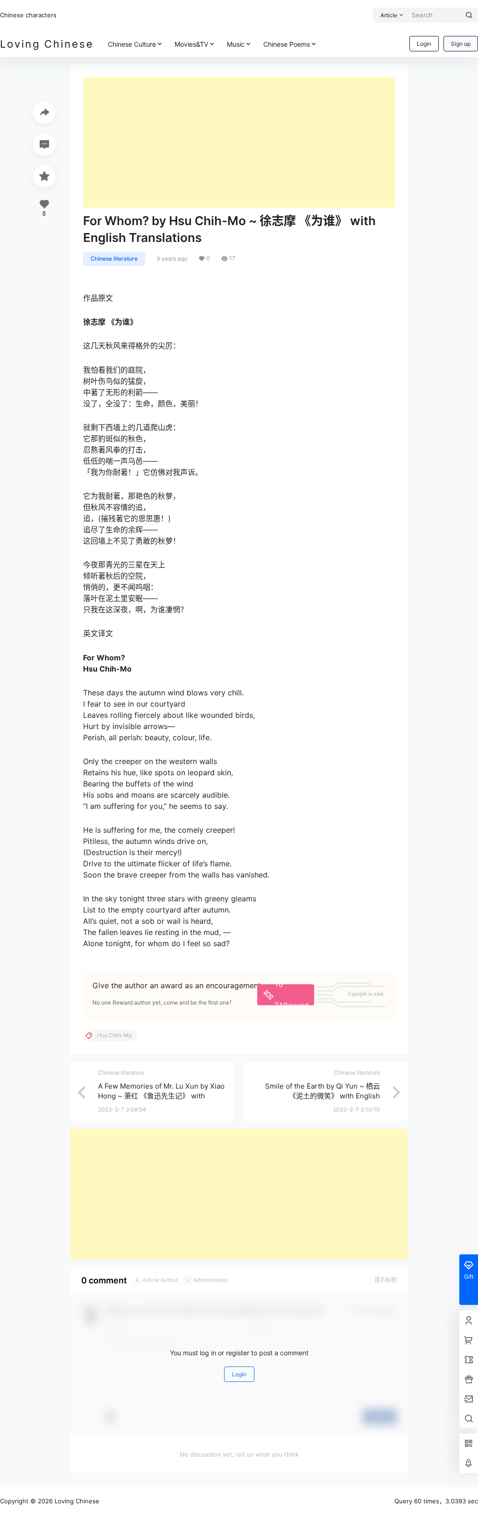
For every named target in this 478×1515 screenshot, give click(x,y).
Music (236, 44)
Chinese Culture (132, 44)
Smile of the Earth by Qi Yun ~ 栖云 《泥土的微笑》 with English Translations (322, 1096)
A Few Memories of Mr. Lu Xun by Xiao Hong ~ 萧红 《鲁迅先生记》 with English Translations (161, 1096)
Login (424, 43)
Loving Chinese (76, 1501)
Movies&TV (191, 44)
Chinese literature (114, 258)
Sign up (461, 43)
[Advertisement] (239, 142)
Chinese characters (28, 15)
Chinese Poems (286, 44)
